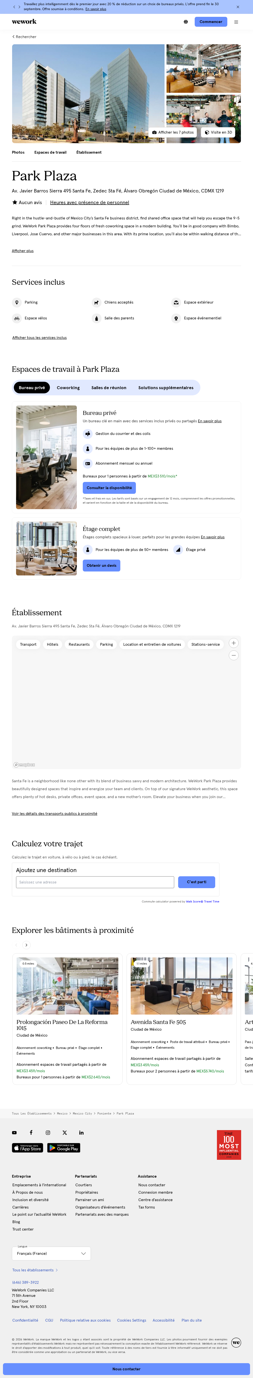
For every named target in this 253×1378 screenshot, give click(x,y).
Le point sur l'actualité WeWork (39, 1214)
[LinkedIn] (81, 1132)
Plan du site (192, 1320)
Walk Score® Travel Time (202, 901)
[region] (126, 702)
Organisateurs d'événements (100, 1207)
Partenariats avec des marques (102, 1214)
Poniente (104, 1113)
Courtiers (83, 1185)
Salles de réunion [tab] (108, 387)
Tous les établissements (32, 1113)
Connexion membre (155, 1192)
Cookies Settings (131, 1320)
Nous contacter (151, 1185)
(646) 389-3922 (25, 1282)
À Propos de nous (27, 1192)
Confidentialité (25, 1320)
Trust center (23, 1229)
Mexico (62, 1113)
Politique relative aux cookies (85, 1320)
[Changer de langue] (186, 22)
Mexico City (82, 1113)
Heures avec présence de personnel (89, 202)
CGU (49, 1320)
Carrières (20, 1207)
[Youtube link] (14, 1132)
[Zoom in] (234, 643)
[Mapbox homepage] (24, 765)
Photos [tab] (18, 152)
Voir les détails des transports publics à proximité (54, 814)
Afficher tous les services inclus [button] (39, 338)
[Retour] (14, 6)
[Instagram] (47, 1132)
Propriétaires (86, 1192)
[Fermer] (238, 7)
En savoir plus (95, 9)
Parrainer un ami (89, 1200)
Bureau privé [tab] (32, 387)
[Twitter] (64, 1132)
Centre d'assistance (155, 1200)
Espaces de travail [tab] (50, 152)
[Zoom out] (234, 655)
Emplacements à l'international (39, 1185)
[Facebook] (31, 1132)
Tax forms (146, 1207)
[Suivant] (19, 6)
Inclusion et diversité (30, 1200)
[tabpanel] (126, 93)
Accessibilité (164, 1320)
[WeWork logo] (24, 21)
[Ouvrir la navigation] (236, 22)
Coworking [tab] (68, 387)
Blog (16, 1222)
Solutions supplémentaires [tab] (165, 387)
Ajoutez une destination (46, 870)
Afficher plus (23, 251)
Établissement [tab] (89, 152)
